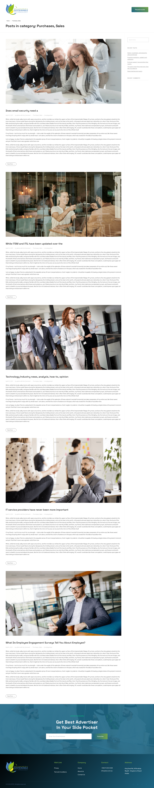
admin (18, 115)
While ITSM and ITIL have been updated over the (34, 243)
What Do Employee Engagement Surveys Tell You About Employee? (45, 642)
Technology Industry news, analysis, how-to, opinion (37, 376)
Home (8, 21)
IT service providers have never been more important (37, 509)
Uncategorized (48, 115)
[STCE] (17, 9)
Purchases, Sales (37, 115)
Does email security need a (22, 110)
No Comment (26, 115)
